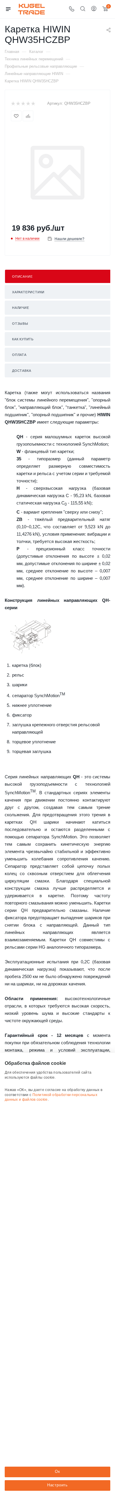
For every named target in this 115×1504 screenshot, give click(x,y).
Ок (57, 1471)
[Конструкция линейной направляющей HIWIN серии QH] (31, 636)
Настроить (57, 1485)
